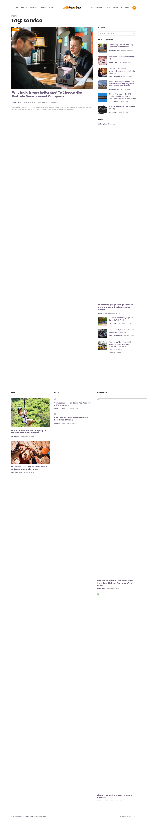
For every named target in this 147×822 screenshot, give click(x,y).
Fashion (99, 8)
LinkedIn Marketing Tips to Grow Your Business (114, 796)
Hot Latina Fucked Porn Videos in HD (122, 58)
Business (33, 8)
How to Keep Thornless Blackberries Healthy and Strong (71, 418)
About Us (132, 817)
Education (125, 8)
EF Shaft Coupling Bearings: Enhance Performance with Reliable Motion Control (115, 307)
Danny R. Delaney (115, 62)
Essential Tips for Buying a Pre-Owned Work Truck (121, 319)
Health (24, 8)
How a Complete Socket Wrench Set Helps (122, 107)
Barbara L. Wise (114, 50)
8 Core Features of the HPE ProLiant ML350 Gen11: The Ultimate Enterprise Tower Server (122, 96)
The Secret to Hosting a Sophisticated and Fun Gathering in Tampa (29, 468)
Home (16, 8)
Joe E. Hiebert (113, 102)
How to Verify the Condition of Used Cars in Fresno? (121, 331)
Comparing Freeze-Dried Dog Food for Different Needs (121, 45)
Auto (108, 8)
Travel (90, 8)
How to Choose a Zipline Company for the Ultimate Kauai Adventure (28, 431)
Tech (51, 8)
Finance (43, 8)
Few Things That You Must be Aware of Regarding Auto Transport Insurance (120, 344)
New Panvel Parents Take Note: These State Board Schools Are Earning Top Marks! (115, 583)
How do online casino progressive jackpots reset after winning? (122, 71)
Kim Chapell (18, 102)
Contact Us (124, 817)
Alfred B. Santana (115, 77)
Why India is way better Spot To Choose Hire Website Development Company (47, 94)
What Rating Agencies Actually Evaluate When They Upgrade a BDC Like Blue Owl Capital (121, 83)
